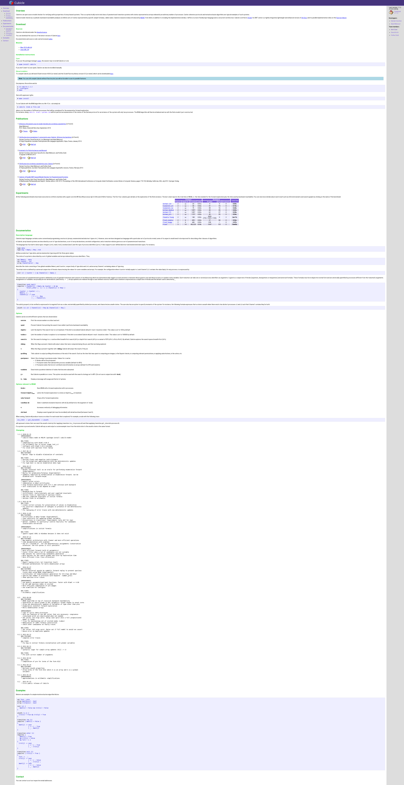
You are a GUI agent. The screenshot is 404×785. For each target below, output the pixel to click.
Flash (165, 224)
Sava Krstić (395, 32)
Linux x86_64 (24, 49)
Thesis (25, 131)
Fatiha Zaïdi (395, 35)
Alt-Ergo (304, 18)
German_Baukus (168, 210)
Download (6, 11)
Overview (6, 8)
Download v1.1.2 (397, 12)
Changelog (9, 33)
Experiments (7, 23)
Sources (8, 13)
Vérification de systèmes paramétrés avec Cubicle (36, 164)
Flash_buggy (167, 222)
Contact (6, 41)
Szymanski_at (168, 206)
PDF (24, 144)
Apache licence (42, 32)
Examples (6, 38)
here (58, 35)
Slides (35, 131)
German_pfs (167, 214)
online (50, 39)
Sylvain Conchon (396, 21)
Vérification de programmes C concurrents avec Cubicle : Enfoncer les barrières (45, 137)
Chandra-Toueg (168, 217)
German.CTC (167, 212)
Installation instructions (9, 17)
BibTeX (33, 144)
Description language (9, 29)
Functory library (341, 18)
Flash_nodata (168, 220)
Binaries (8, 15)
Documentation (8, 26)
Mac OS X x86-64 (26, 47)
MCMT (142, 18)
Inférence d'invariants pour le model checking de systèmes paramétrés (42, 124)
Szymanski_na (168, 208)
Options (8, 31)
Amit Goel (394, 29)
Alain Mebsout (395, 24)
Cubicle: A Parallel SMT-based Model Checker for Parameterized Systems (43, 177)
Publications (7, 21)
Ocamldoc (9, 35)
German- (167, 204)
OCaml (250, 18)
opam (39, 61)
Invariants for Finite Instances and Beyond (33, 150)
